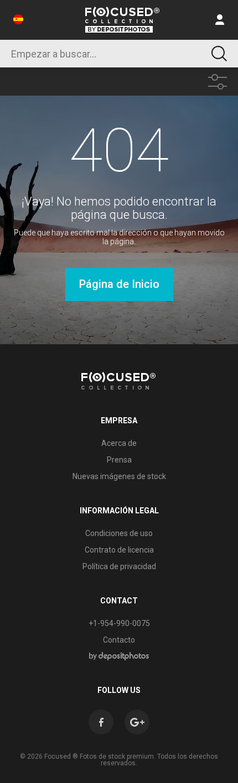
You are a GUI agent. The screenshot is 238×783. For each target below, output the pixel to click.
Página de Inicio (119, 284)
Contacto (119, 639)
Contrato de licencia (119, 549)
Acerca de (119, 443)
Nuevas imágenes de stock (119, 476)
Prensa (119, 459)
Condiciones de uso (119, 533)
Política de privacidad (119, 566)
